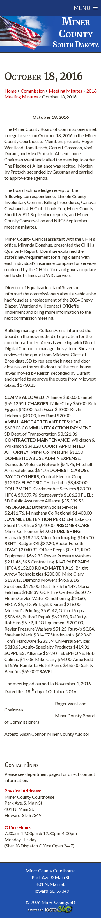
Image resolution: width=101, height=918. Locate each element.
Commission (33, 90)
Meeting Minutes (65, 90)
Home (10, 90)
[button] (54, 8)
